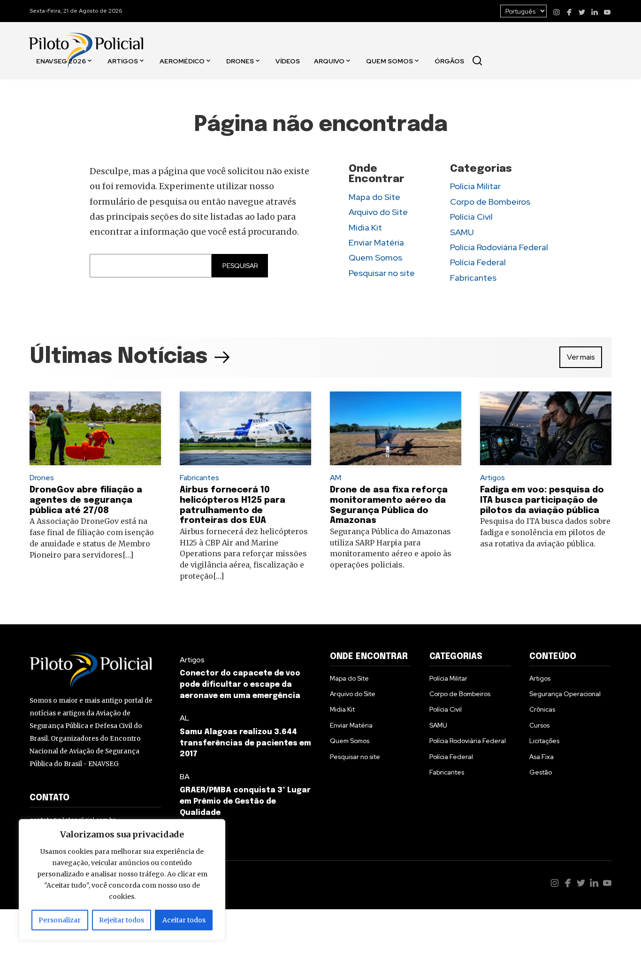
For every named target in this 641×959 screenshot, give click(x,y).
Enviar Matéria (376, 242)
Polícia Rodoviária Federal (499, 247)
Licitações (544, 741)
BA (185, 777)
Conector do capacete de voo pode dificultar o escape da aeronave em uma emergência (240, 684)
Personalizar (59, 920)
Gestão (540, 772)
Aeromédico (182, 60)
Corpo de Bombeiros (490, 201)
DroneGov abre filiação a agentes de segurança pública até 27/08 (86, 500)
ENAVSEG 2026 (61, 60)
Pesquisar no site (382, 273)
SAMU (462, 232)
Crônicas (542, 709)
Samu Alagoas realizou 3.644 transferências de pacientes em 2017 (245, 743)
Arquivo (329, 60)
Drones (240, 60)
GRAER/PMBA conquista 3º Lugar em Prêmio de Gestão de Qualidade (245, 801)
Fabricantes (473, 277)
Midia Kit (365, 227)
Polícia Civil (471, 216)
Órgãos (449, 60)
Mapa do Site (374, 197)
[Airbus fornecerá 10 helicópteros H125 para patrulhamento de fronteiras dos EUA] (245, 428)
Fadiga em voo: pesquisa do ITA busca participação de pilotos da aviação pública (542, 500)
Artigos (122, 60)
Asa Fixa (541, 756)
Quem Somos (389, 60)
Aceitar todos (184, 920)
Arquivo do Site (378, 212)
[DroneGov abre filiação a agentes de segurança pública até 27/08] (95, 428)
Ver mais (581, 357)
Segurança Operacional (565, 694)
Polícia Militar (475, 186)
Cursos (539, 725)
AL (184, 718)
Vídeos (287, 60)
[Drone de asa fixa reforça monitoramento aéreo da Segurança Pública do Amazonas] (395, 428)
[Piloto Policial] (86, 41)
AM (335, 478)
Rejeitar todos (121, 920)
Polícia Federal (478, 262)
